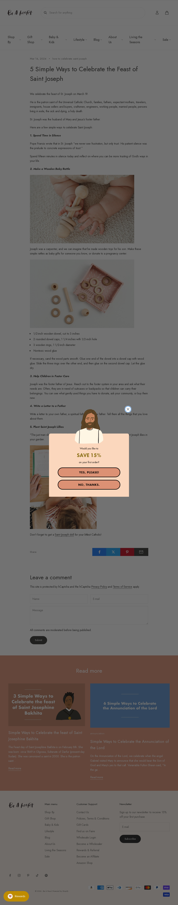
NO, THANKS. (89, 485)
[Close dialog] (128, 409)
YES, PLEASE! (89, 472)
